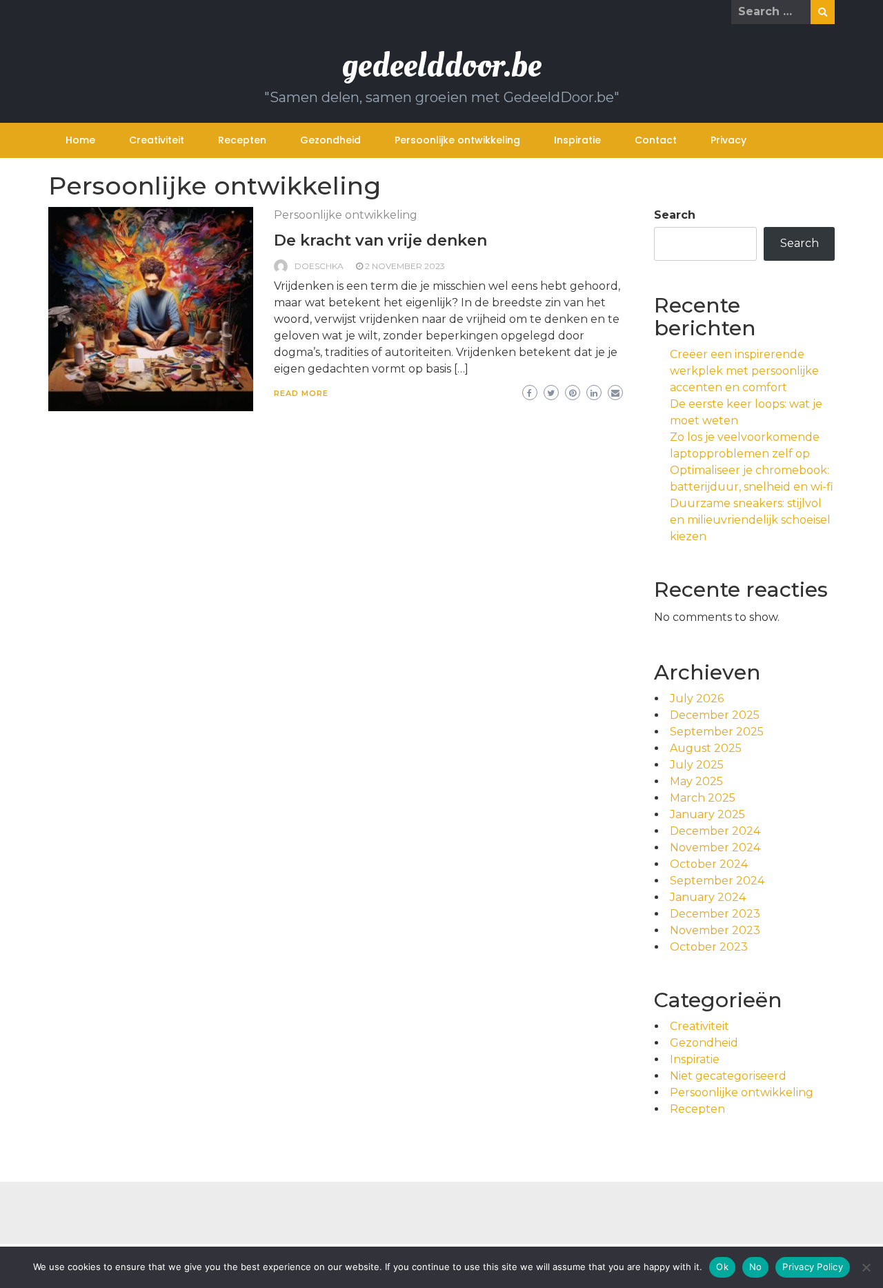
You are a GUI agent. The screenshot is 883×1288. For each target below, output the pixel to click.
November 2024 (715, 847)
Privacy (728, 140)
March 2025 (702, 797)
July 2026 (697, 698)
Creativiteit (156, 140)
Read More (301, 393)
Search (674, 214)
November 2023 (715, 930)
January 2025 (707, 814)
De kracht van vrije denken (380, 240)
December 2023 (715, 913)
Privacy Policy (812, 1266)
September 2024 (717, 880)
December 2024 (715, 831)
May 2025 (696, 781)
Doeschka (319, 266)
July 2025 (697, 764)
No (755, 1266)
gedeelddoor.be (441, 65)
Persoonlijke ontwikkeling (457, 140)
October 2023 (709, 946)
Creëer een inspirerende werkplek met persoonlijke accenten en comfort (744, 371)
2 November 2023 (405, 266)
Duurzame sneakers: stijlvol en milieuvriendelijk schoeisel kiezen (750, 520)
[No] (866, 1267)
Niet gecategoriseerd (728, 1075)
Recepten (242, 140)
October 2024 (709, 864)
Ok (722, 1266)
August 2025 (706, 748)
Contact (656, 140)
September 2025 (717, 731)
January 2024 (708, 897)
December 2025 (715, 715)
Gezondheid (330, 140)
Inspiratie (577, 140)
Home (80, 140)
